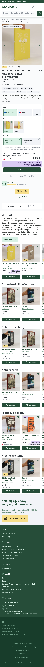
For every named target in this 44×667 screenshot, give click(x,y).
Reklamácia (6, 568)
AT (10, 662)
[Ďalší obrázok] (40, 46)
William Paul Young (28, 309)
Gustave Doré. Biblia (9, 306)
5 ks (20, 147)
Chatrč (24, 306)
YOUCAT (5, 82)
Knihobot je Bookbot (22, 657)
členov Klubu (36, 165)
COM (17, 662)
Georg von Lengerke (28, 268)
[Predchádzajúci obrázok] (4, 46)
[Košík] (37, 7)
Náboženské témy (13, 327)
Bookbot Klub (7, 593)
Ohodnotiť (16, 67)
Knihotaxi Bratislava (10, 555)
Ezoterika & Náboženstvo (18, 284)
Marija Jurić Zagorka (8, 354)
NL (28, 662)
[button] (22, 44)
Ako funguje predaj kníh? (12, 552)
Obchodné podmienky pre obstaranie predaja (21, 647)
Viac (36, 114)
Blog (3, 578)
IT (24, 662)
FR (31, 662)
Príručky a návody (13, 412)
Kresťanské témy (12, 455)
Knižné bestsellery (9, 533)
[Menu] (40, 7)
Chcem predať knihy (10, 546)
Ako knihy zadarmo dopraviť (13, 549)
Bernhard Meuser (7, 268)
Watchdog (6, 537)
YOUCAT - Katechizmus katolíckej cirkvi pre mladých (10, 266)
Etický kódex (22, 654)
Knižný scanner (8, 559)
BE (34, 662)
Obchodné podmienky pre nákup (22, 643)
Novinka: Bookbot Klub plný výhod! (14, 1)
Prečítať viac (6, 101)
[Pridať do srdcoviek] (40, 71)
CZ (6, 662)
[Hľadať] (39, 13)
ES (21, 662)
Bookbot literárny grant (11, 589)
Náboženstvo (10, 370)
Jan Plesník (5, 309)
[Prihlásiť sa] (33, 7)
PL (38, 662)
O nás (4, 581)
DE (13, 662)
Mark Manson (26, 439)
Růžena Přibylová (7, 439)
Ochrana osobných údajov (22, 650)
